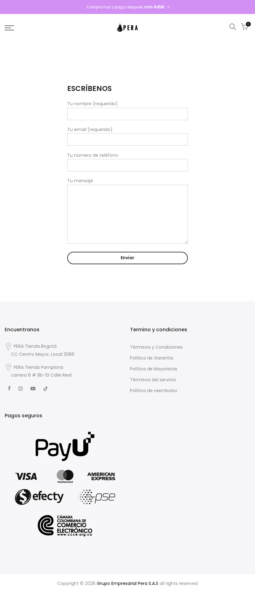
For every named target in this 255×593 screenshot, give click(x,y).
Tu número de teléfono (92, 155)
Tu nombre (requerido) (92, 104)
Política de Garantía (151, 358)
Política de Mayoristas (153, 369)
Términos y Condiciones (156, 347)
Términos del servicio (153, 380)
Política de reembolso (153, 390)
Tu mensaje (80, 181)
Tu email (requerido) (90, 129)
